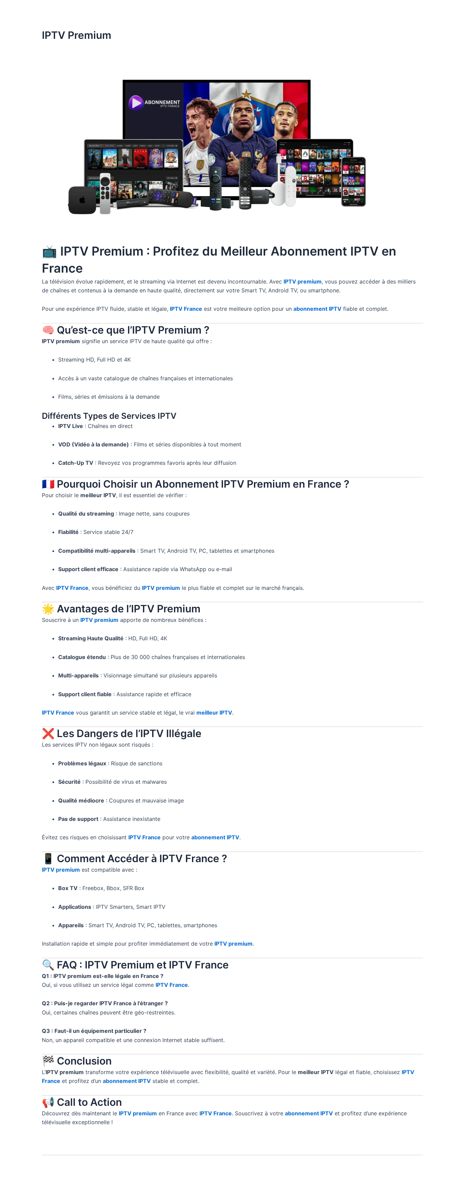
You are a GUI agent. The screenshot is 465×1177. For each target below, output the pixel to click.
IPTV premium (303, 281)
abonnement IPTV (317, 308)
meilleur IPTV (214, 712)
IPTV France (186, 308)
